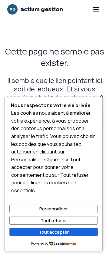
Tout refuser (54, 220)
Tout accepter (54, 232)
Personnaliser (53, 209)
